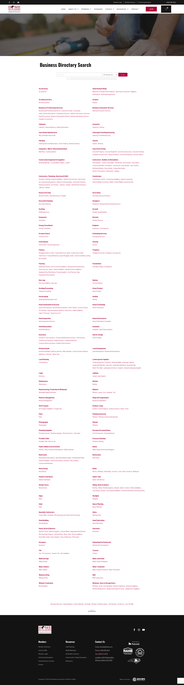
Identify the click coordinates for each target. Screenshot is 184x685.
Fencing (95, 242)
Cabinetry (42, 124)
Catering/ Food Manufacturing (101, 135)
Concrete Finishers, (138, 152)
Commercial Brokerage (46, 463)
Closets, (94, 143)
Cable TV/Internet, (44, 313)
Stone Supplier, (55, 537)
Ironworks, (50, 515)
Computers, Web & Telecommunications (53, 149)
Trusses (95, 550)
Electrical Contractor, (79, 182)
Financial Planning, (53, 256)
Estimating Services (99, 233)
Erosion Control (44, 233)
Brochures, (127, 91)
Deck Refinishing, (54, 196)
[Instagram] (14, 2)
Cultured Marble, (65, 531)
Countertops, (96, 179)
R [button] (101, 78)
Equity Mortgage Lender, (66, 256)
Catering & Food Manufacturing (103, 132)
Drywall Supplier (102, 212)
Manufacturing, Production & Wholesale (53, 389)
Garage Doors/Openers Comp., (116, 589)
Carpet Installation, (59, 269)
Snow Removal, (131, 365)
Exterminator (43, 242)
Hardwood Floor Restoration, (76, 266)
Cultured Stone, (58, 534)
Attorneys (42, 376)
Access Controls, (83, 307)
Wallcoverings (44, 558)
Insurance (42, 335)
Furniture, (115, 471)
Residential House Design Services (109, 204)
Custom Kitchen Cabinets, (80, 351)
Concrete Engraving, (126, 154)
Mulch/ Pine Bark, (97, 368)
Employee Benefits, (71, 340)
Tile (40, 550)
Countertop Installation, (113, 179)
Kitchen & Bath (44, 348)
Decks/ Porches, (44, 196)
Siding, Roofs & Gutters (100, 485)
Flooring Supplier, (61, 272)
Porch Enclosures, (98, 433)
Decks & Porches (45, 193)
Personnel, (86, 113)
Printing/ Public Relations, (107, 91)
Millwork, (95, 392)
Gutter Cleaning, (64, 143)
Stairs (94, 512)
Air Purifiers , (55, 185)
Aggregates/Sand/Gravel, (78, 531)
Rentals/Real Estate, (78, 458)
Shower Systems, (68, 433)
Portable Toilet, (43, 441)
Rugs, (78, 272)
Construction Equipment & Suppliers (52, 160)
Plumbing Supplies (45, 430)
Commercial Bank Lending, (82, 256)
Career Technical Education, (47, 113)
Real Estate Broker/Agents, (47, 458)
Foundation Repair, (98, 266)
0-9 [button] (68, 78)
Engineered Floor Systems (47, 275)
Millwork (95, 389)
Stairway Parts (96, 515)
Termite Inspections (53, 245)
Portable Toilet (44, 438)
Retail (94, 468)
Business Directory (56, 604)
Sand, (69, 534)
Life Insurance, (80, 337)
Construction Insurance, (46, 340)
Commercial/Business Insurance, (66, 337)
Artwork (95, 99)
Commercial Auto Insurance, (47, 343)
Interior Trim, (102, 392)
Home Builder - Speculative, (131, 163)
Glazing (95, 280)
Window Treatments (46, 583)
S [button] (103, 78)
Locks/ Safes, (43, 515)
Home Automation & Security (49, 305)
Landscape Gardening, (119, 365)
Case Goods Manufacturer (48, 132)
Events (109, 9)
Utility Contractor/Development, (54, 449)
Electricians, (82, 179)
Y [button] (114, 78)
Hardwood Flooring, (45, 266)
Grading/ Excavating (45, 291)
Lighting (95, 373)
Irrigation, (121, 368)
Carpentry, (95, 127)
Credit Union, (43, 256)
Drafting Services (44, 212)
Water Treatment (98, 567)
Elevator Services (97, 220)
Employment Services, (63, 113)
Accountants (43, 258)
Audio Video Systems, (45, 307)
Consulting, (77, 111)
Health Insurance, (59, 340)
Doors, (101, 586)
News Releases (67, 604)
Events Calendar (78, 604)
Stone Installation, (77, 534)
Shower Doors (44, 485)
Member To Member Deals (99, 604)
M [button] (92, 78)
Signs (41, 496)
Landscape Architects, (110, 368)
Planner (95, 422)
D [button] (76, 78)
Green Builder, (108, 168)
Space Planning (97, 504)
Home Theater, (72, 307)
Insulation (95, 326)
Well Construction (97, 578)
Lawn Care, (109, 365)
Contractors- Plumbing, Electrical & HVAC (53, 176)
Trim (114, 392)
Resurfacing (43, 468)
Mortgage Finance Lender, (47, 253)
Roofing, (95, 488)
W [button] (110, 78)
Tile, (40, 553)
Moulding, (109, 392)
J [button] (86, 78)
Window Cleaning (74, 143)
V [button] (108, 78)
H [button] (83, 78)
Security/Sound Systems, (60, 307)
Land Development (99, 348)
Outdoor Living (97, 406)
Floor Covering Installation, (59, 266)
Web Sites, (42, 152)
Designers (96, 201)
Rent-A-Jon (52, 441)
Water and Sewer (98, 558)
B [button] (72, 78)
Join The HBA (129, 604)
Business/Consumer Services (103, 108)
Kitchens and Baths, (45, 351)
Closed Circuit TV (55, 313)
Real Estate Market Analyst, (64, 458)
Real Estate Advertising (108, 94)
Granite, (103, 179)
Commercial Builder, (98, 165)
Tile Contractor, (46, 553)
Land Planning (44, 359)
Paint (40, 414)
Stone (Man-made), (44, 537)
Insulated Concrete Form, (100, 154)
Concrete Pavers (138, 154)
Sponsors (98, 9)
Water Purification (114, 569)
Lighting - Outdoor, (65, 185)
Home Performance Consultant (101, 321)
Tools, (120, 471)
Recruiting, (79, 113)
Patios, (122, 409)
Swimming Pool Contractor (101, 542)
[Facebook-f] (9, 2)
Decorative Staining (46, 201)
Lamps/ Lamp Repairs (99, 376)
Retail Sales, (107, 471)
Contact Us (120, 604)
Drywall (95, 209)
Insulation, (95, 329)
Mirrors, (94, 471)
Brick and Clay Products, (46, 534)
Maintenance (43, 381)
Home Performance (99, 318)
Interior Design (97, 335)
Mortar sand (75, 537)
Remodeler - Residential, (114, 163)
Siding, (100, 488)
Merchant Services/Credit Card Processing (67, 515)
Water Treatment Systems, (100, 569)
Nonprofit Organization (100, 398)
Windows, (95, 586)
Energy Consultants (46, 225)
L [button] (90, 78)
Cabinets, (42, 127)
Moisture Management (46, 398)
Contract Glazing (97, 283)
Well (93, 575)
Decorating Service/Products (101, 196)
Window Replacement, (99, 589)
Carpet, (50, 269)
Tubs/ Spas (77, 433)
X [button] (112, 78)
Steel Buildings (43, 523)
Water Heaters (44, 567)
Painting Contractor (99, 414)
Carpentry (96, 124)
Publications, (96, 94)
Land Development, (98, 351)
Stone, (46, 531)
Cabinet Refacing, (50, 127)
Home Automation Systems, (55, 310)
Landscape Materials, (98, 365)
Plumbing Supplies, (56, 433)
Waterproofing (44, 575)
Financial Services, (61, 253)
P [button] (97, 78)
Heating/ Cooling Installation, (54, 179)
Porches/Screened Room (101, 430)
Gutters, (127, 488)
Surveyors (42, 542)
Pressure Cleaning (98, 438)
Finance (41, 250)
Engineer (95, 225)
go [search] (124, 75)
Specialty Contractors (46, 512)
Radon (94, 447)
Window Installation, (132, 586)
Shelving (100, 143)
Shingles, (117, 488)
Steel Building (43, 520)
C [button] (74, 78)
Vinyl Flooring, (71, 272)
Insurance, (42, 337)
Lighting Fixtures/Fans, (70, 179)
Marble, (111, 182)
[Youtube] (18, 2)
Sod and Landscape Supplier (132, 368)
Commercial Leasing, (56, 460)
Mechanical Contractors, (79, 185)
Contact (135, 9)
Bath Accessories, (56, 351)
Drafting (42, 209)
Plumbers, (42, 179)
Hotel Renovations (45, 326)
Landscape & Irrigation (100, 359)
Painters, (95, 417)
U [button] (106, 78)
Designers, (95, 204)
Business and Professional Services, (50, 111)
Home (63, 9)
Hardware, (101, 471)
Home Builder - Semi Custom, (130, 165)
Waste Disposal (68, 449)
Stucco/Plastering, (66, 537)
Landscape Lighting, (128, 362)
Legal (41, 373)
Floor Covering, (43, 269)
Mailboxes (136, 471)
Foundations (96, 263)
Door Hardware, (108, 586)
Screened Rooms (109, 433)
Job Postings (112, 604)
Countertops (96, 176)
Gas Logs (42, 280)
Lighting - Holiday (44, 187)
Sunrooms (96, 528)
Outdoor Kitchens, (114, 409)
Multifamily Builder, (98, 168)
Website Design (125, 679)
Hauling (95, 296)
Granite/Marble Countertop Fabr (123, 182)
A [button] (70, 78)
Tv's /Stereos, (43, 310)
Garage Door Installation (132, 589)
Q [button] (99, 78)
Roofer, (122, 488)
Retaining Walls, (116, 362)
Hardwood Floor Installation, (73, 269)
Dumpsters (43, 217)
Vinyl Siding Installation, (113, 490)
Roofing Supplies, (108, 488)
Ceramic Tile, (56, 553)
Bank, (68, 253)
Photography (43, 422)
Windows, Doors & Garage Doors (103, 583)
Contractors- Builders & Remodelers (105, 160)
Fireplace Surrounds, (98, 253)
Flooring (42, 263)
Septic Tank (96, 477)
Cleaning (42, 141)
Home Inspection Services (47, 321)
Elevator (95, 217)
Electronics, (68, 310)
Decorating (96, 193)
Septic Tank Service (98, 479)
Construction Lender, (77, 253)
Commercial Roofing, (127, 490)
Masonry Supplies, (54, 531)
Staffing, (73, 113)
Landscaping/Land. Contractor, (101, 362)
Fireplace (95, 250)
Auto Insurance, (50, 337)
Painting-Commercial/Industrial (108, 417)
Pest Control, (43, 245)
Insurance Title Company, (71, 460)
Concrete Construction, (125, 152)
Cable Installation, (78, 310)
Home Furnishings (98, 305)
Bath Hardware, (67, 351)
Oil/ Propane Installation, (46, 409)
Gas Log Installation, (45, 283)
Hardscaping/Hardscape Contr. (48, 299)
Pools (126, 409)
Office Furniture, (127, 471)
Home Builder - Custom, (99, 163)
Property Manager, (44, 460)
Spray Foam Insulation (105, 329)
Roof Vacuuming (140, 490)
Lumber (67, 163)
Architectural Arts (45, 99)
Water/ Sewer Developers (100, 561)
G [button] (81, 78)
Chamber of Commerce (46, 119)
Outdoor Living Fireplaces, (100, 409)
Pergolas (63, 196)
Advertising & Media (99, 89)
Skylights (95, 496)
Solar (41, 504)
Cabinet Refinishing (62, 127)
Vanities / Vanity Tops (52, 354)
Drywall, (94, 212)
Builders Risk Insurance (63, 343)
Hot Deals (87, 604)
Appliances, (42, 354)
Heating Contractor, (45, 185)
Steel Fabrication (98, 520)
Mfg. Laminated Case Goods (47, 135)
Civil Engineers (104, 228)
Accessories (43, 89)
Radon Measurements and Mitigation (103, 449)
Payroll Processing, (44, 116)
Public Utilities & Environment (49, 447)
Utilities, (41, 449)
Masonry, (41, 531)
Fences (94, 245)
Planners (95, 425)
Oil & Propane (43, 406)
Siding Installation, (135, 488)
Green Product (97, 288)
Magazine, (134, 91)
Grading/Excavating (46, 288)
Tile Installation (64, 553)
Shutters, (103, 490)
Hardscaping (43, 296)
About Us (73, 9)
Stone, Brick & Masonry (47, 528)
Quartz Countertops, (127, 179)
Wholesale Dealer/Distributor (47, 392)
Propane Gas (58, 409)
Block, (66, 534)
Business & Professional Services (51, 108)
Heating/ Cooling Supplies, (65, 182)
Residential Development (112, 351)
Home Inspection (45, 318)
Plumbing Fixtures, (44, 433)
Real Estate (43, 455)
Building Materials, (44, 163)
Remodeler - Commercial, (113, 165)
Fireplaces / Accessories (113, 253)
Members (85, 9)
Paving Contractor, (114, 154)
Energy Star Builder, (120, 168)
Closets (95, 141)
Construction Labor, (67, 111)
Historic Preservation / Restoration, (103, 171)
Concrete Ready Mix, (111, 152)
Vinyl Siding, (96, 490)
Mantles (95, 381)
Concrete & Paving (99, 149)
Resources (121, 9)
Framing (101, 127)
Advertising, (119, 91)
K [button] (88, 78)
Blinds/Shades (43, 586)
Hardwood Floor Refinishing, (47, 272)
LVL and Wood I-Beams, (57, 163)
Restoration (96, 455)
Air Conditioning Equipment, (47, 182)
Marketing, (95, 91)
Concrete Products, (98, 152)
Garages (116, 171)
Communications (51, 152)
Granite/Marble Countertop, (100, 182)
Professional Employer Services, (79, 116)
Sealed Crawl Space (46, 477)
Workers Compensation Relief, (60, 116)
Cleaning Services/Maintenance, (48, 143)
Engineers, (95, 228)
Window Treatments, (119, 586)
